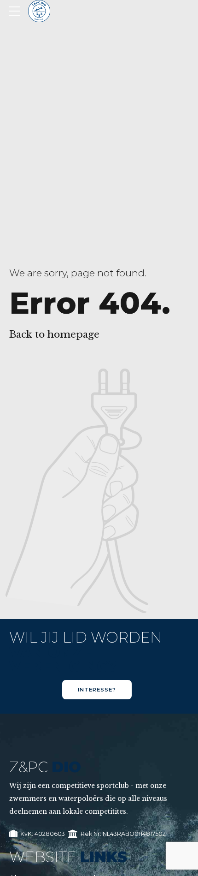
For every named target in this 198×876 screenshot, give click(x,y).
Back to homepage (54, 334)
